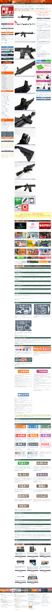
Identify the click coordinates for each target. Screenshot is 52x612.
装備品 (2, 112)
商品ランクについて (18, 424)
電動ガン (3, 72)
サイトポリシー (17, 299)
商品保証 (4, 136)
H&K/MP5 (4, 74)
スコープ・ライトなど (5, 104)
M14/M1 (3, 80)
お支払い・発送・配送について (19, 345)
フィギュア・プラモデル (5, 116)
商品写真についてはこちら (19, 470)
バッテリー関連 (4, 103)
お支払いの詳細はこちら (4, 597)
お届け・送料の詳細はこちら (18, 597)
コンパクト (4, 84)
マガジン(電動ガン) (4, 96)
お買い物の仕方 (17, 302)
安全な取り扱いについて (19, 276)
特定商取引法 (4, 134)
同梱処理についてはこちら (19, 343)
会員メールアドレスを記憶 (8, 25)
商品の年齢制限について (19, 272)
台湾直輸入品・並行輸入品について (20, 531)
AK (3, 76)
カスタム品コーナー (4, 119)
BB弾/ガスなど (3, 101)
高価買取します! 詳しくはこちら (43, 15)
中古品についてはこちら (19, 440)
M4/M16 (3, 73)
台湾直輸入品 (3, 64)
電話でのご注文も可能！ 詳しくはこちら (21, 335)
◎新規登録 (10, 23)
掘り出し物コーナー (4, 127)
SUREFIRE (3, 105)
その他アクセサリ (4, 111)
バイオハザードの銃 (4, 56)
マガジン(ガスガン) (4, 97)
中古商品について (18, 418)
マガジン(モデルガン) (5, 100)
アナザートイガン (4, 93)
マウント (3, 107)
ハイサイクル (4, 89)
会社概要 (10, 136)
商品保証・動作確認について (19, 512)
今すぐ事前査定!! (7, 15)
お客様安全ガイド (10, 132)
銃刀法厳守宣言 (4, 133)
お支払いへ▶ (7, 32)
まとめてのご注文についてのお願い (20, 337)
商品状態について (18, 459)
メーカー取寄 (4, 68)
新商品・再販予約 (4, 66)
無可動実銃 (3, 113)
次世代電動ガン (4, 88)
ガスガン (3, 69)
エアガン (3, 92)
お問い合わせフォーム (17, 609)
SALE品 (3, 65)
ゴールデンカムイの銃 (5, 60)
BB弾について (17, 539)
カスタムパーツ (4, 108)
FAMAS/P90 (4, 78)
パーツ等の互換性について (19, 285)
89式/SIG (4, 77)
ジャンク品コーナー (4, 130)
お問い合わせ (7, 137)
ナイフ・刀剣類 (4, 115)
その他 (3, 85)
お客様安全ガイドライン (19, 279)
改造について (17, 281)
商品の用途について (18, 268)
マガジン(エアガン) (4, 99)
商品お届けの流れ (10, 134)
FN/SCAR (4, 81)
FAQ (10, 133)
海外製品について (18, 524)
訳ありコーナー (4, 128)
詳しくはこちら (17, 355)
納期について (17, 367)
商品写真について (18, 293)
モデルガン (3, 70)
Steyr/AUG (4, 82)
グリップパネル (4, 109)
